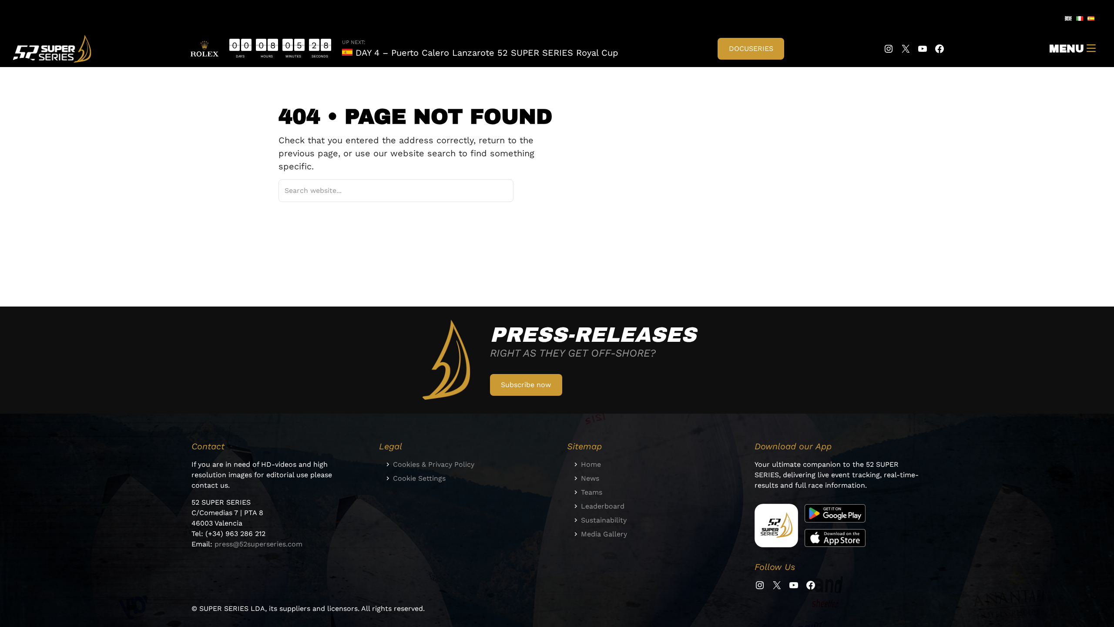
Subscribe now (526, 385)
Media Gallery (604, 534)
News (590, 478)
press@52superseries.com (258, 544)
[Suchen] (495, 190)
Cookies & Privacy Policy (433, 464)
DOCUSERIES (751, 48)
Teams (591, 492)
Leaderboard (602, 506)
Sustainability (604, 520)
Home (591, 464)
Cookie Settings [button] (419, 478)
